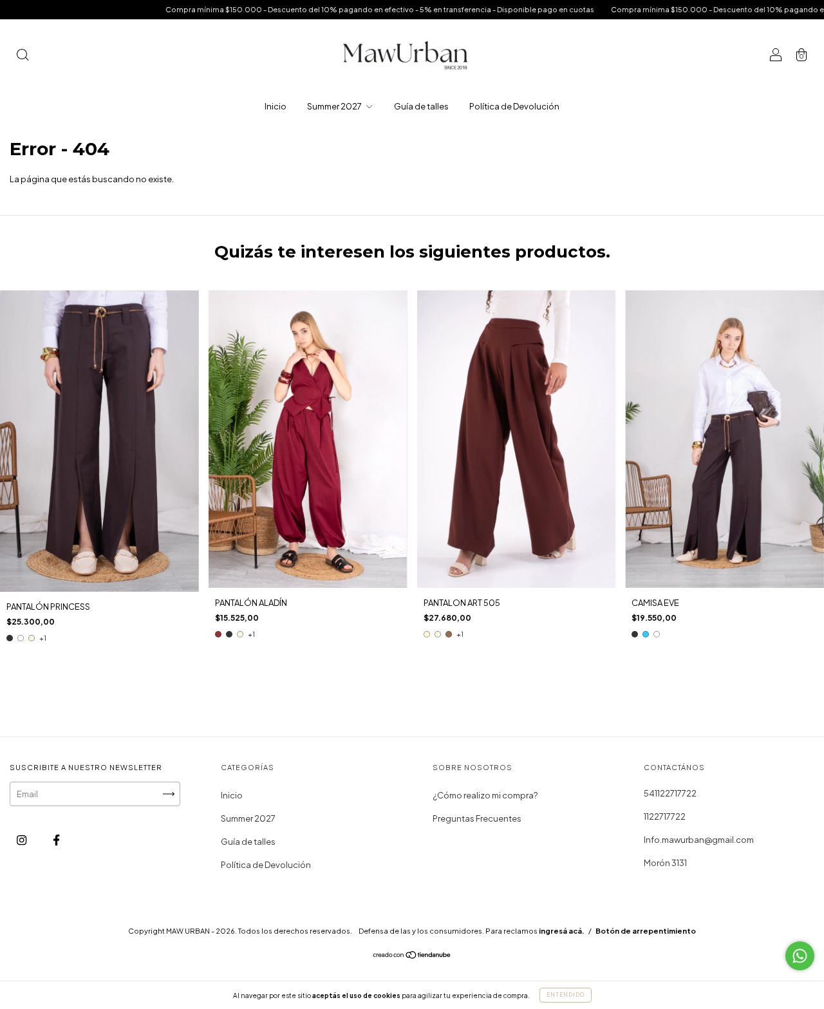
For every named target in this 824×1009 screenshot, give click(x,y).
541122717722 (670, 793)
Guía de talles (421, 106)
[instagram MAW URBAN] (22, 840)
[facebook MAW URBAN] (56, 840)
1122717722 (665, 816)
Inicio (275, 106)
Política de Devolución (514, 106)
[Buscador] (22, 56)
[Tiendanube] (412, 956)
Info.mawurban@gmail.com (699, 840)
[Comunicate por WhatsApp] (799, 955)
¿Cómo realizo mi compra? (485, 795)
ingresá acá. (562, 931)
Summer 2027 (335, 106)
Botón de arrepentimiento (645, 931)
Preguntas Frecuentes (477, 818)
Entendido (566, 995)
